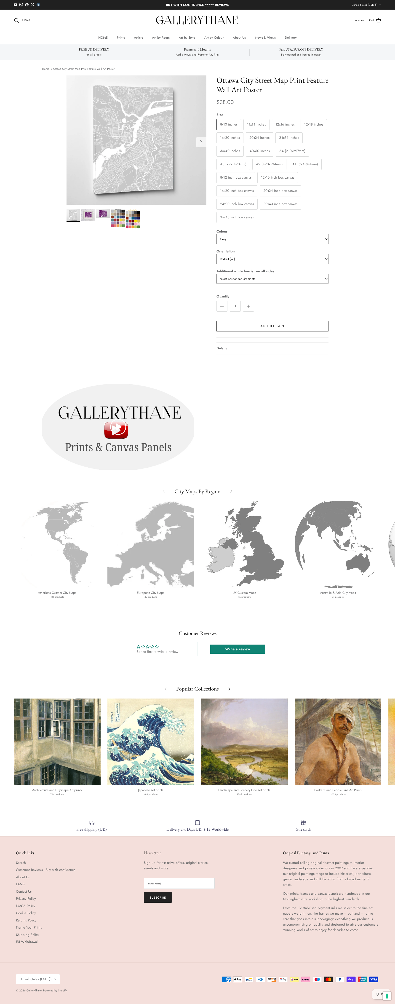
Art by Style (187, 37)
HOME (103, 37)
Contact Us (24, 891)
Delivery (291, 37)
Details (221, 348)
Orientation (225, 251)
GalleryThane (34, 990)
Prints (121, 37)
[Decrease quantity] (221, 306)
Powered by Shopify (55, 990)
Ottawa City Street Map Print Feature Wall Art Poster (84, 69)
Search (21, 862)
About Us (239, 37)
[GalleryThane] (197, 20)
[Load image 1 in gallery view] (136, 140)
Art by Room (161, 37)
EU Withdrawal (26, 941)
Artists (138, 37)
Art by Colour (214, 37)
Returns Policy (26, 920)
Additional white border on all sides (245, 271)
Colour (221, 231)
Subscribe (158, 897)
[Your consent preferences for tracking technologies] (387, 996)
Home (45, 69)
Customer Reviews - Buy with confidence (45, 869)
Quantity (222, 296)
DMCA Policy (25, 905)
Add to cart (272, 326)
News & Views (265, 37)
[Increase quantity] (248, 306)
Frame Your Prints (29, 927)
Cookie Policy (26, 913)
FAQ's (20, 884)
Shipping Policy (27, 934)
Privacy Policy (26, 898)
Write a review (237, 649)
